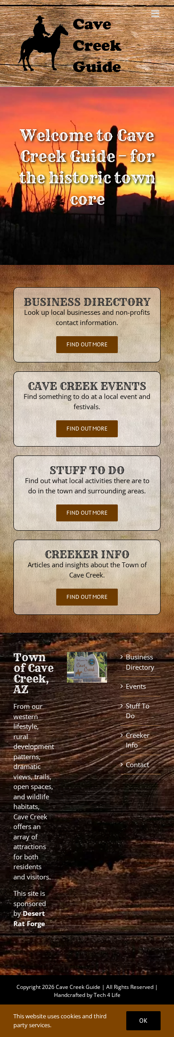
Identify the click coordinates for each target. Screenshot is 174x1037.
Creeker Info (137, 740)
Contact (137, 764)
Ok (143, 1021)
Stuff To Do (137, 710)
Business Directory (140, 661)
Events (136, 686)
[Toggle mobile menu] (156, 13)
